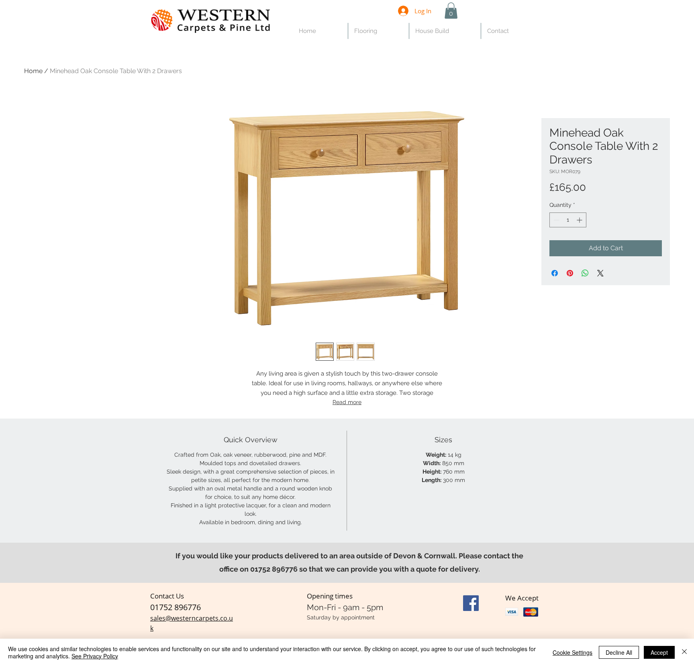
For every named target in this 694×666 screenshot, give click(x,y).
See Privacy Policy (94, 656)
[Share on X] (600, 273)
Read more (347, 402)
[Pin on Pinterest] (570, 273)
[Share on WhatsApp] (585, 273)
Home (33, 71)
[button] (451, 10)
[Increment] (580, 220)
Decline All (619, 652)
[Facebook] (471, 603)
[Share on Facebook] (554, 273)
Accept (659, 652)
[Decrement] (556, 220)
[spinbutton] (568, 220)
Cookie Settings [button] (572, 652)
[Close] (684, 652)
